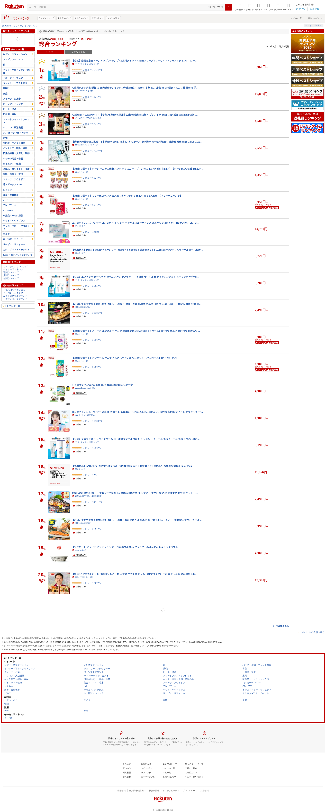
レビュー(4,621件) (92, 100)
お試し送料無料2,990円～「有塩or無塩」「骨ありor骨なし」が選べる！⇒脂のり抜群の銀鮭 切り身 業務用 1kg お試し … (136, 736)
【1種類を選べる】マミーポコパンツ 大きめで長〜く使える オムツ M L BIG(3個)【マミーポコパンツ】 (127, 195)
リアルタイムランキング (15, 272)
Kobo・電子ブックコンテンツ (18, 260)
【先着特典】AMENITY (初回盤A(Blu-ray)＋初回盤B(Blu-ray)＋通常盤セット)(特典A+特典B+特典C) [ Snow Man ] (132, 466)
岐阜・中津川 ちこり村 (84, 91)
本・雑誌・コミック (13, 39)
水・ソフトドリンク (13, 110)
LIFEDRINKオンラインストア (86, 145)
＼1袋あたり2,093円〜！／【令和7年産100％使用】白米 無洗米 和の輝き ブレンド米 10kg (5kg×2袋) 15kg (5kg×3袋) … (135, 114)
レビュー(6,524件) (92, 181)
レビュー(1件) (89, 478)
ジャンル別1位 (113, 18)
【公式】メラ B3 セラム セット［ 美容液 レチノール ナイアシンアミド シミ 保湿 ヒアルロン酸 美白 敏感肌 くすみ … (134, 763)
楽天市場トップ (10, 25)
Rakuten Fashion (81, 631)
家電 (5, 144)
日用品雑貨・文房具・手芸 (16, 159)
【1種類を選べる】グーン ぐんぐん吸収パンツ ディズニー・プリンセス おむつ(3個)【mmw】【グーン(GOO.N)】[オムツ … (138, 168)
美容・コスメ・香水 (13, 180)
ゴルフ (6, 240)
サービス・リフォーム (14, 250)
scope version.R (80, 550)
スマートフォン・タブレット (16, 126)
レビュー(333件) (91, 775)
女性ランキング (81, 18)
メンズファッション (13, 65)
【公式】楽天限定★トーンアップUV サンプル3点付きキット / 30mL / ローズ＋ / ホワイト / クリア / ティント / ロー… (134, 60)
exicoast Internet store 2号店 (85, 388)
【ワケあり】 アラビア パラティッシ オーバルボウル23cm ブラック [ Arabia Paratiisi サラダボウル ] (125, 547)
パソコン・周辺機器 (13, 133)
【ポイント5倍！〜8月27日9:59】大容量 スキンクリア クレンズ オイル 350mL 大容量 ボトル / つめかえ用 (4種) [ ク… (134, 601)
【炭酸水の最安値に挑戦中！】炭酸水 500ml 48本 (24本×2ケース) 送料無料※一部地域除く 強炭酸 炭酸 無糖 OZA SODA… (137, 141)
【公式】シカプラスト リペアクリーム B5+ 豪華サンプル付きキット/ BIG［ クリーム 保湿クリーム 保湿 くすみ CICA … (136, 439)
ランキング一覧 (12, 312)
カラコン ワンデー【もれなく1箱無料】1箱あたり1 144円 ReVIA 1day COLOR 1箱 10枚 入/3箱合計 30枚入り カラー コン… (137, 682)
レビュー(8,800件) (92, 370)
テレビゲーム (9, 211)
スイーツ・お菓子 (12, 104)
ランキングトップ (46, 18)
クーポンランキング (13, 299)
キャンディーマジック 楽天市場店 (88, 685)
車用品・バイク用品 (13, 221)
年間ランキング (11, 284)
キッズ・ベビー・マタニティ (16, 233)
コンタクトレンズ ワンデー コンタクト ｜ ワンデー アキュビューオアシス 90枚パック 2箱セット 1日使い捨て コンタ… (135, 222)
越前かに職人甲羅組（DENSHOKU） (89, 496)
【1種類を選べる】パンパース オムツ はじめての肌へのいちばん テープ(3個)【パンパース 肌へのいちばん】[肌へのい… (136, 655)
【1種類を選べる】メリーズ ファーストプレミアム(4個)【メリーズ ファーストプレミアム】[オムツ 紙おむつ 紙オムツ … (136, 709)
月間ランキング (11, 281)
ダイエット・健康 (12, 169)
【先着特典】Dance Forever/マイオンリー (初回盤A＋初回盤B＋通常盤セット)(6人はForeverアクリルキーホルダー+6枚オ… (137, 249)
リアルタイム (97, 18)
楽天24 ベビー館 (81, 172)
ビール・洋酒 (9, 115)
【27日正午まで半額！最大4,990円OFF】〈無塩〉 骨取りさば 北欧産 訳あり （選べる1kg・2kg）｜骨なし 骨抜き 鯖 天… (136, 303)
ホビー (6, 206)
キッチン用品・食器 (13, 164)
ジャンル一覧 (296, 18)
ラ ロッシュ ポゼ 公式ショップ (87, 64)
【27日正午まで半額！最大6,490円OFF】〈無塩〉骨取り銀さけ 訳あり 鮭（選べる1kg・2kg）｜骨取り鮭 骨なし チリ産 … (137, 520)
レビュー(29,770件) (92, 694)
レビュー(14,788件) (92, 424)
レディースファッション (15, 60)
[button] (249, 7)
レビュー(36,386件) (92, 316)
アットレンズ (80, 226)
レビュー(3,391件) (92, 532)
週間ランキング (11, 278)
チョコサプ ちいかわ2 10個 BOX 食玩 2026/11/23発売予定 (102, 384)
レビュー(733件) (91, 235)
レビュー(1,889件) (92, 721)
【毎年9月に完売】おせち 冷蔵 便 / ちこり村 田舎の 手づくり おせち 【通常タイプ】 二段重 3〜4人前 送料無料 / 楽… (134, 574)
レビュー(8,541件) (92, 208)
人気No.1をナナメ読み (14, 295)
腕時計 (6, 94)
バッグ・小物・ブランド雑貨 (16, 77)
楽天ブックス (80, 253)
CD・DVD (8, 42)
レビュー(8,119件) (92, 802)
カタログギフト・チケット (16, 255)
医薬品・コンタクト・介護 (16, 175)
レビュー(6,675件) (92, 667)
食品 (5, 99)
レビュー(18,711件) (92, 505)
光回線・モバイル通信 (14, 149)
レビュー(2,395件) (92, 289)
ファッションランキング (15, 304)
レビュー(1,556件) (92, 451)
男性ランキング (64, 18)
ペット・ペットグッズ (14, 226)
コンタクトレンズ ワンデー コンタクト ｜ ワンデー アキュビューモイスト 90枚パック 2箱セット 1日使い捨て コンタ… (135, 790)
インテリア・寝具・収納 (15, 154)
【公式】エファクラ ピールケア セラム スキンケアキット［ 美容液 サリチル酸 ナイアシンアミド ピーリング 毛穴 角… (135, 276)
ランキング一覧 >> (313, 25)
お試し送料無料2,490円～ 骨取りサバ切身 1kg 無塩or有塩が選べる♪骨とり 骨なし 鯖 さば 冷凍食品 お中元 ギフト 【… (135, 493)
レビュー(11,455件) (92, 73)
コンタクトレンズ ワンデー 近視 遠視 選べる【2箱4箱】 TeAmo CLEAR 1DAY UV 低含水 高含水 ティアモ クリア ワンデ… (137, 412)
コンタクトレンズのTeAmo (85, 415)
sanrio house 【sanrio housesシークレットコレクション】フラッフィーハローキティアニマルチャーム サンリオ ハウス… (136, 628)
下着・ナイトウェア (13, 84)
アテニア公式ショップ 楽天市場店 (88, 604)
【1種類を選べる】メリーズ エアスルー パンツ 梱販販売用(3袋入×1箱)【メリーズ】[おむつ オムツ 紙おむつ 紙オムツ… (136, 330)
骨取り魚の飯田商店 (82, 307)
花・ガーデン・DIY (12, 190)
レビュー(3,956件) (92, 343)
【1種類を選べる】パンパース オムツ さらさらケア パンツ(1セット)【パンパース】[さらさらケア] (124, 357)
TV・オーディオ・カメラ (15, 138)
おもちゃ (7, 45)
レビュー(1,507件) (92, 586)
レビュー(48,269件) (92, 613)
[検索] (228, 7)
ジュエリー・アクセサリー (16, 36)
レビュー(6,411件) (92, 127)
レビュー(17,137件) (92, 154)
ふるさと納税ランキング (15, 301)
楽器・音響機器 (11, 48)
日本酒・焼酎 (9, 120)
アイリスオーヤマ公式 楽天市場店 (88, 118)
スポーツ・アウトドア (14, 185)
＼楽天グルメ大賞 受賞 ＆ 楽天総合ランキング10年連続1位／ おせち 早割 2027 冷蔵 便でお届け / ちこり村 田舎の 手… (135, 87)
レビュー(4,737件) (92, 748)
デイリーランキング (13, 275)
